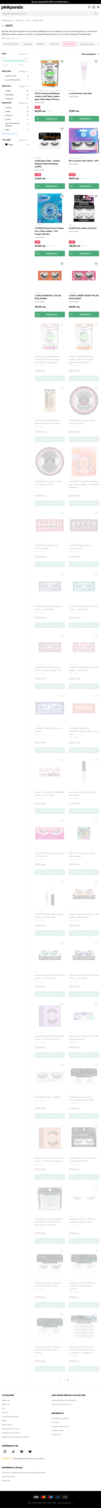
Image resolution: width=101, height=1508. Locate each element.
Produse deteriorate (11, 1433)
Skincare (6, 1404)
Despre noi (56, 1435)
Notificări (6, 1481)
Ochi (29, 20)
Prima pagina (8, 20)
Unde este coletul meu (61, 1404)
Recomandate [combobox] (89, 54)
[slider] (3, 61)
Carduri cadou (57, 1430)
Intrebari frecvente (60, 1418)
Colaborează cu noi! (60, 1426)
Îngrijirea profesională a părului (15, 1437)
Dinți (4, 1421)
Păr (3, 1408)
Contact (55, 1422)
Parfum (5, 1412)
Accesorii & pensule (10, 1417)
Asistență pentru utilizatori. (64, 1400)
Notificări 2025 (8, 1477)
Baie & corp (7, 1425)
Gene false (38, 20)
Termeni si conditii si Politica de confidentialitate (24, 1473)
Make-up (20, 20)
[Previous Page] (59, 1379)
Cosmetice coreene (10, 1429)
